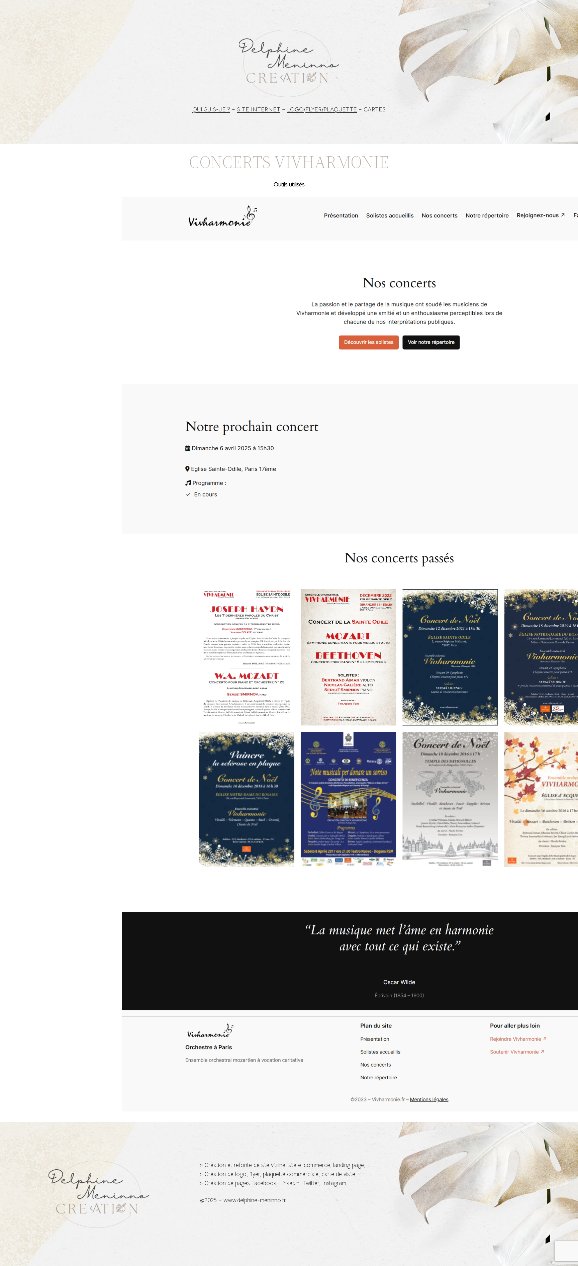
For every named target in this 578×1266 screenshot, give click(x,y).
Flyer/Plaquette (331, 109)
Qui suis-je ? (211, 109)
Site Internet (258, 109)
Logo (295, 109)
